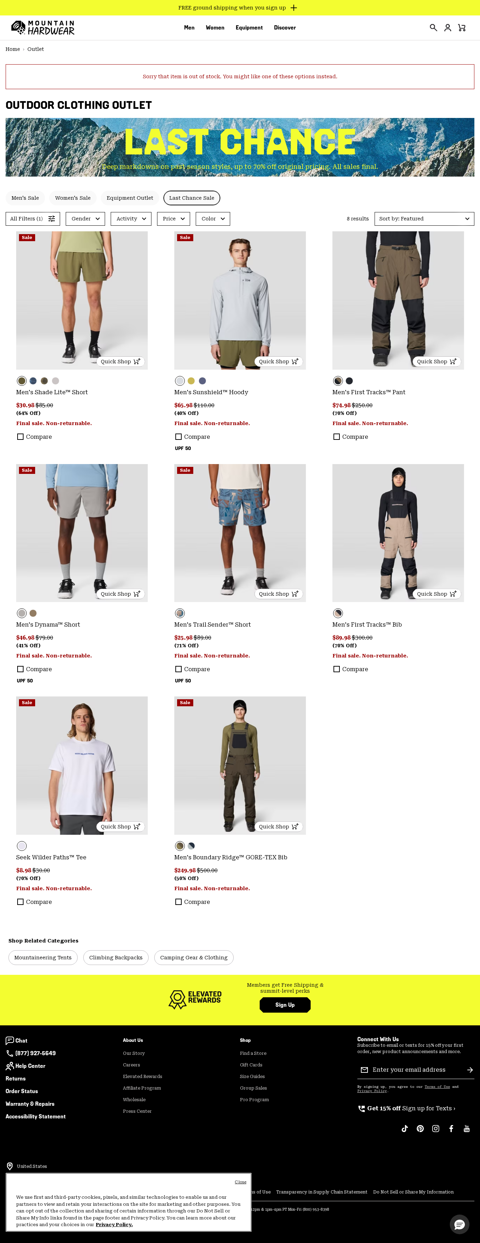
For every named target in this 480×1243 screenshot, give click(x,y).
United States (32, 1166)
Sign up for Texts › (406, 1108)
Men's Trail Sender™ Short (212, 624)
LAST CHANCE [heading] (240, 141)
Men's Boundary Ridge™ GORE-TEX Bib (230, 857)
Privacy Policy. (114, 1224)
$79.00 (44, 637)
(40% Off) (186, 413)
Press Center (137, 1111)
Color (209, 219)
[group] (285, 988)
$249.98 (185, 870)
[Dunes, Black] (398, 533)
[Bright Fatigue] (191, 381)
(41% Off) (28, 645)
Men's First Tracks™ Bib (367, 624)
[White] (82, 765)
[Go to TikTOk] (405, 1132)
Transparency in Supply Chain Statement (322, 1192)
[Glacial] (240, 300)
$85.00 (44, 405)
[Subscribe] (470, 1070)
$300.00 (362, 637)
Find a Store (253, 1053)
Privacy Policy (372, 1091)
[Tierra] (33, 613)
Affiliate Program (142, 1088)
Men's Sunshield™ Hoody (211, 392)
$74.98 (342, 405)
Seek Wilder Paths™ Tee (51, 857)
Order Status (22, 1091)
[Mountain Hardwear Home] (42, 28)
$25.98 (184, 637)
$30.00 (41, 870)
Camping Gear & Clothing (194, 957)
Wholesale (134, 1099)
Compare (39, 437)
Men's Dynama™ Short (48, 624)
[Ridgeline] (240, 765)
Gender (81, 219)
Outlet (35, 49)
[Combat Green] (82, 300)
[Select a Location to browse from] (10, 1166)
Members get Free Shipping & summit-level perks (285, 988)
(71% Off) (186, 645)
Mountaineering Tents (43, 957)
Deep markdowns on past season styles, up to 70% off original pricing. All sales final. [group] (240, 166)
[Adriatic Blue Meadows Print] (240, 533)
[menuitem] (189, 27)
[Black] (349, 381)
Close (240, 1182)
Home (13, 49)
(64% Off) (28, 413)
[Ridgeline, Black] (398, 300)
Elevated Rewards (142, 1076)
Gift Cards (251, 1065)
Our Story (134, 1053)
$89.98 (342, 637)
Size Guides (252, 1076)
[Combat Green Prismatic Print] (44, 381)
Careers (131, 1065)
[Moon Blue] (202, 381)
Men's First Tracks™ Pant (369, 392)
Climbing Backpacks (116, 957)
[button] (424, 219)
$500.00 (207, 870)
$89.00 (202, 637)
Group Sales (253, 1088)
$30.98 (25, 405)
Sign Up (285, 1004)
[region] (129, 1202)
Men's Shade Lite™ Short (52, 392)
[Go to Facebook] (451, 1132)
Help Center (30, 1066)
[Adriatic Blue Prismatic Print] (33, 381)
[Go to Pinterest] (420, 1132)
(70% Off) (344, 413)
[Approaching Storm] (82, 533)
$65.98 (184, 405)
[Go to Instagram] (435, 1132)
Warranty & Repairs (30, 1103)
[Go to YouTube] (466, 1132)
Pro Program (254, 1099)
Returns (16, 1078)
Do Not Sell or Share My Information (413, 1192)
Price (169, 219)
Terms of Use (437, 1087)
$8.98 (24, 870)
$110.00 (204, 405)
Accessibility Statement (36, 1116)
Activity (127, 219)
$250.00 (362, 405)
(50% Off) (186, 878)
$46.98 (25, 637)
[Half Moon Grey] (55, 381)
